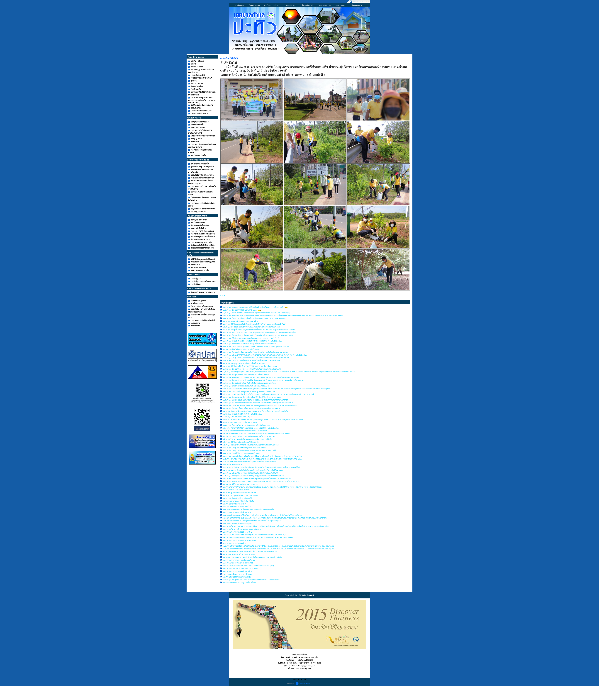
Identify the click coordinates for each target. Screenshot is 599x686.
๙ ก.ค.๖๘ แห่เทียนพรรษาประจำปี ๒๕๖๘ (237, 574)
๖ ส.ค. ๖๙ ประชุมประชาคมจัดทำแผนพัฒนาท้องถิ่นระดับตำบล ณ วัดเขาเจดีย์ (251, 327)
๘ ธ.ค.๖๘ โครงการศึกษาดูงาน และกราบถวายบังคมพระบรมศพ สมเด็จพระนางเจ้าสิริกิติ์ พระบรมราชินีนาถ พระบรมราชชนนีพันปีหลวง (272, 487)
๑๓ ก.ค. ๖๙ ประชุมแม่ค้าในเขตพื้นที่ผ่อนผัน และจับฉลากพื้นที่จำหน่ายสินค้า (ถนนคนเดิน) (256, 358)
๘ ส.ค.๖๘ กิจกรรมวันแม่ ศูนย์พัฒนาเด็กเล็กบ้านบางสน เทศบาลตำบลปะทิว (250, 552)
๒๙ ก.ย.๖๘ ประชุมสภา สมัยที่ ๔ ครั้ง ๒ (237, 507)
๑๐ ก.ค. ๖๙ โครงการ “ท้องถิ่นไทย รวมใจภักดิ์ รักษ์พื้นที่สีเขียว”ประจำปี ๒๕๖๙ (251, 360)
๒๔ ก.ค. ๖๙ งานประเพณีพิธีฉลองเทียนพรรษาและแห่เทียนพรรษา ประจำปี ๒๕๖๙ (252, 341)
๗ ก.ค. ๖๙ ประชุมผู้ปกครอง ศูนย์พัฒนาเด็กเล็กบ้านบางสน (244, 363)
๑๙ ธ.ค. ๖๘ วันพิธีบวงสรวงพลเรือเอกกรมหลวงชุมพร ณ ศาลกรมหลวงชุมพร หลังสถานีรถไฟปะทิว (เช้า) (261, 481)
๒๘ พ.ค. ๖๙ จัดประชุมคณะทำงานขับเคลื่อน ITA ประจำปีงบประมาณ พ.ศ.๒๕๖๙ (252, 397)
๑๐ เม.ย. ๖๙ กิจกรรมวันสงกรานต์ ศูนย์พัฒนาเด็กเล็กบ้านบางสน (246, 425)
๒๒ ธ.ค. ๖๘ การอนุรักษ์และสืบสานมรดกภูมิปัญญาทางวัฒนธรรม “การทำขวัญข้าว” (253, 476)
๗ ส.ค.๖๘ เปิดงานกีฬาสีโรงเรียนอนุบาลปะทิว (239, 554)
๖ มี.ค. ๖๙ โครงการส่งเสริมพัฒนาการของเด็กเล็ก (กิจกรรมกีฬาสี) (247, 439)
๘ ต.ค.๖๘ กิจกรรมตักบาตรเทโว (235, 504)
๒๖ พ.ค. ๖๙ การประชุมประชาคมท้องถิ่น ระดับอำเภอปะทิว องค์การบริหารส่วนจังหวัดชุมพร (256, 400)
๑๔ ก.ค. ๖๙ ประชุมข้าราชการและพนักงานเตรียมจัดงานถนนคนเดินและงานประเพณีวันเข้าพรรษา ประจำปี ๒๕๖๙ (265, 355)
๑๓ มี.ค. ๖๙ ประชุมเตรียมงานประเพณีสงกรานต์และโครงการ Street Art (249, 436)
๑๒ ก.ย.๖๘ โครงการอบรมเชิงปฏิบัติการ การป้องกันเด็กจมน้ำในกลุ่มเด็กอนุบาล (252, 521)
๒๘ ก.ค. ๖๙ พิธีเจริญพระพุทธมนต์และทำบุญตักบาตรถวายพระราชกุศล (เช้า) (251, 338)
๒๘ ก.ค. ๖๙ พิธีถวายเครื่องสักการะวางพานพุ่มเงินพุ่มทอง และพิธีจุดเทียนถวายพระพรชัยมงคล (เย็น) (259, 332)
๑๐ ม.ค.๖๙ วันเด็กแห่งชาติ (232, 464)
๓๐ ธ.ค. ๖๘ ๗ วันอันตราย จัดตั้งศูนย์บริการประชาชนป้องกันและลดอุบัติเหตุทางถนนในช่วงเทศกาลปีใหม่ (261, 467)
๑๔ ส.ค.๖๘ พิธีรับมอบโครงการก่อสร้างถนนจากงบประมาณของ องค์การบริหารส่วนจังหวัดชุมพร (258, 537)
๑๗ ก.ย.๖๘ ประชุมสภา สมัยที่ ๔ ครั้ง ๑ (237, 512)
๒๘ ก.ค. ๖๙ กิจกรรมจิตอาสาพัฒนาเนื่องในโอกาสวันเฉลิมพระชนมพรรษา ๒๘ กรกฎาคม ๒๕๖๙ (258, 335)
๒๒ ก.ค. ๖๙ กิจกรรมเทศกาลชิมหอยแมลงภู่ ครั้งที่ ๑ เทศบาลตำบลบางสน (249, 344)
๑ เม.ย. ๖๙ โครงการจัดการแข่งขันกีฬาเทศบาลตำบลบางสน (245, 431)
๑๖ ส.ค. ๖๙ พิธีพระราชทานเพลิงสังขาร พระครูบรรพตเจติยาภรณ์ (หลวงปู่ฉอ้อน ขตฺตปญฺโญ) (256, 313)
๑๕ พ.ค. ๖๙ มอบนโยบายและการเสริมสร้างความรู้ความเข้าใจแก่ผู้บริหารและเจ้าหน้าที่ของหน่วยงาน (260, 405)
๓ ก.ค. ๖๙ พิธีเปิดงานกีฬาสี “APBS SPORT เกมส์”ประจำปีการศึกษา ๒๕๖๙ (250, 366)
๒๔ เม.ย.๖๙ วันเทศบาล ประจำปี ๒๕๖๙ (237, 417)
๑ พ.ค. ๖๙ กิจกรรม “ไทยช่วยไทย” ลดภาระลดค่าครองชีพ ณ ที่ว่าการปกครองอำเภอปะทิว (255, 411)
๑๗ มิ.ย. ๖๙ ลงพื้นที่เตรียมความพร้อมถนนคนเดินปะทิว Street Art (246, 386)
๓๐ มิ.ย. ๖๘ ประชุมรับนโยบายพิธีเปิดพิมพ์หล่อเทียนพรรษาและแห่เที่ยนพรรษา (251, 580)
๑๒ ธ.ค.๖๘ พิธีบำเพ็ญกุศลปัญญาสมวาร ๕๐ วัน (240, 484)
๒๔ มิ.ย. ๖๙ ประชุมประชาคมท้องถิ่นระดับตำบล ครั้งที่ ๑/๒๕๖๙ (246, 375)
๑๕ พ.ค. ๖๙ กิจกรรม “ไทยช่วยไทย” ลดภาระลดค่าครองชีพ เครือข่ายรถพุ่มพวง (251, 408)
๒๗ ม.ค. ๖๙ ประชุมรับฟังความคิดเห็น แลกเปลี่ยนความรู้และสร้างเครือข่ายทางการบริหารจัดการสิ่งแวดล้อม (262, 456)
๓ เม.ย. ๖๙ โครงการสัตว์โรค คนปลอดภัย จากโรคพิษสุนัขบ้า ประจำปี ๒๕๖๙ (251, 428)
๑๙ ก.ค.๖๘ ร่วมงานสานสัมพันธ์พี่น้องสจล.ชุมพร (241, 568)
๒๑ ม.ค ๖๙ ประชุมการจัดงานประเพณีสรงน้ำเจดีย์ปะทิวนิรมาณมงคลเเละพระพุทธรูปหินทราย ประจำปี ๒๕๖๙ (262, 459)
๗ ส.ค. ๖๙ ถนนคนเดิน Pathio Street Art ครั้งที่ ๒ (240, 321)
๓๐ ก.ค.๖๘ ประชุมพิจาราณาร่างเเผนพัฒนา (239, 560)
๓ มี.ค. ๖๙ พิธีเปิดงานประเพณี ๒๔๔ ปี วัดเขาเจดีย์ (241, 442)
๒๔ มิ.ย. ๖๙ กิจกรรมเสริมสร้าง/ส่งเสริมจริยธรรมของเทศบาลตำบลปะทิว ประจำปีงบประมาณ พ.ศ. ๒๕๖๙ (261, 377)
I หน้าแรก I (239, 5)
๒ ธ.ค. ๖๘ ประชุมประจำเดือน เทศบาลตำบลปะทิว (241, 495)
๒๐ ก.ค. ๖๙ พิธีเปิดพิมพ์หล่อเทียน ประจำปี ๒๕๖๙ (241, 349)
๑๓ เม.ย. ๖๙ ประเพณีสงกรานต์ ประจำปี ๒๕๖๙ (240, 422)
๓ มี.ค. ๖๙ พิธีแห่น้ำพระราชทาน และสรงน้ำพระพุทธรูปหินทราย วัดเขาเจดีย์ (250, 445)
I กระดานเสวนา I (340, 5)
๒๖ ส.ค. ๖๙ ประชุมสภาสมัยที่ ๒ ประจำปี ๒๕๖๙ (240, 310)
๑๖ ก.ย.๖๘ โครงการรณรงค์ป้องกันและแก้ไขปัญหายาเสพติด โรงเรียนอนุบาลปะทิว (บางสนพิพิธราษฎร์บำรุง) (262, 515)
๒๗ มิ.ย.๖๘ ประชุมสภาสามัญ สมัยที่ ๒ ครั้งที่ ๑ (239, 582)
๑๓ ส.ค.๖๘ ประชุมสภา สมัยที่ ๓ (234, 543)
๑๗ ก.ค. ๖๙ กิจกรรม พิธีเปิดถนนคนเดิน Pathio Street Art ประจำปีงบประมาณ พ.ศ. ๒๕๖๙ (255, 352)
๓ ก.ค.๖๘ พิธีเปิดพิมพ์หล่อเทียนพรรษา (237, 577)
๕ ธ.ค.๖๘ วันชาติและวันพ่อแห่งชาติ (236, 490)
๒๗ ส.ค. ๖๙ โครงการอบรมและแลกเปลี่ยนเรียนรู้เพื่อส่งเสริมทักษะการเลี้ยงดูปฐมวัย (253, 307)
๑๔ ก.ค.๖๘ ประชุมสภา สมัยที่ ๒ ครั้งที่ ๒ (237, 571)
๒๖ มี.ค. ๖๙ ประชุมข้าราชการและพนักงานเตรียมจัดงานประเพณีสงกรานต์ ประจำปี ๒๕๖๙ (256, 434)
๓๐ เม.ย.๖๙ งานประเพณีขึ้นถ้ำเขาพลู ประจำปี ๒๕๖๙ (242, 414)
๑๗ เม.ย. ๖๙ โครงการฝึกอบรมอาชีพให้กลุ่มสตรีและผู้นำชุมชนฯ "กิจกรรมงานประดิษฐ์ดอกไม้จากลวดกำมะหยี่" (263, 419)
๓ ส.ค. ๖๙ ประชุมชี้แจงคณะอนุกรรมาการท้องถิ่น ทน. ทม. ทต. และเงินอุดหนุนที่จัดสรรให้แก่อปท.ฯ (259, 330)
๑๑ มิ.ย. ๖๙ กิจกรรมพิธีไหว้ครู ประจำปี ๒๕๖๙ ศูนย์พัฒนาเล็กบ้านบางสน (249, 391)
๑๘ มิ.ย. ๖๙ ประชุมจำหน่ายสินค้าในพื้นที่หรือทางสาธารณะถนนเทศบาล (249, 383)
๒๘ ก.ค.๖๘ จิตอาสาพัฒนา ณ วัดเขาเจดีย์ (238, 563)
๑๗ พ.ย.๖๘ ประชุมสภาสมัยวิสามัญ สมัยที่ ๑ (239, 501)
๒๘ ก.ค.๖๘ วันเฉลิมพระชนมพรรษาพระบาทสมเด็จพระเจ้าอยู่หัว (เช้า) (248, 566)
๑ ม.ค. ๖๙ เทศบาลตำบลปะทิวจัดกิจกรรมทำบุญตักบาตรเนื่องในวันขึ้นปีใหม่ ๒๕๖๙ (253, 470)
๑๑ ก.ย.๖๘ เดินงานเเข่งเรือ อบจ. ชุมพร (237, 523)
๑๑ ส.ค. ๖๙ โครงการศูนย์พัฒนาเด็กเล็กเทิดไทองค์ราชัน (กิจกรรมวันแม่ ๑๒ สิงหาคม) (254, 318)
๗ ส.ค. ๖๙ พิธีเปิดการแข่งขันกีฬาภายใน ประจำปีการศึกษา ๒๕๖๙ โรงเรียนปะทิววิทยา (254, 324)
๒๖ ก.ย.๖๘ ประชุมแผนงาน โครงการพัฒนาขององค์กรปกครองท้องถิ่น (248, 509)
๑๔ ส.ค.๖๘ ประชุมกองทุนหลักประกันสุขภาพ (239, 540)
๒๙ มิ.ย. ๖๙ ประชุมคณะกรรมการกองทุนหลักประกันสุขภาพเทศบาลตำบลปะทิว (252, 369)
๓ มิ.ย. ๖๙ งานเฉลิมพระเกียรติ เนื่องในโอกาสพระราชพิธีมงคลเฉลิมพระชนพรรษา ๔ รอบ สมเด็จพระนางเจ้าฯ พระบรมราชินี (268, 394)
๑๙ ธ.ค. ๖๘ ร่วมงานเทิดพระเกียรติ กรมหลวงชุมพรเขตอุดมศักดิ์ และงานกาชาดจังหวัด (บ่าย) (257, 478)
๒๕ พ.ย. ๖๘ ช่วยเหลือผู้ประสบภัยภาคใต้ (237, 498)
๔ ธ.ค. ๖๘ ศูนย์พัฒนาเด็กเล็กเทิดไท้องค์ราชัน (240, 493)
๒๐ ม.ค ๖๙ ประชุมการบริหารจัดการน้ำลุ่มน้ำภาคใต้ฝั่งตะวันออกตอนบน (249, 462)
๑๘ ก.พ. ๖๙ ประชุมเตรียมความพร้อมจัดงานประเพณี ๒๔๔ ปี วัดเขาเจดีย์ (249, 450)
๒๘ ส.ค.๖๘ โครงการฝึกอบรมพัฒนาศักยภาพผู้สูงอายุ (242, 529)
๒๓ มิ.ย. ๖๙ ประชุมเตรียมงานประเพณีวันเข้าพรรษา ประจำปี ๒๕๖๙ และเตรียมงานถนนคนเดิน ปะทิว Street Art (263, 380)
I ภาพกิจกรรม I (325, 5)
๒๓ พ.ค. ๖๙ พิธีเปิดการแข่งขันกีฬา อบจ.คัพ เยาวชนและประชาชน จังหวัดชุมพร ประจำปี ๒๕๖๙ (258, 403)
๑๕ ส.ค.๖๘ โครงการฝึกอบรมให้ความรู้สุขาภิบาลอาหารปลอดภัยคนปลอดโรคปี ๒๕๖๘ (254, 535)
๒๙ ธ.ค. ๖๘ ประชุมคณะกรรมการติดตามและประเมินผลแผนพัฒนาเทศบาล (250, 473)
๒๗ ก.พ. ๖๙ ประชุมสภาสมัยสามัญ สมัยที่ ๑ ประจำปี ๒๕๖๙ (244, 448)
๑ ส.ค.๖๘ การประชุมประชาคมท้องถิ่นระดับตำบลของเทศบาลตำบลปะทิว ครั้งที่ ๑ (253, 557)
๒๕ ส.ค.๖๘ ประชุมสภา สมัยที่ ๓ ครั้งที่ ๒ (237, 532)
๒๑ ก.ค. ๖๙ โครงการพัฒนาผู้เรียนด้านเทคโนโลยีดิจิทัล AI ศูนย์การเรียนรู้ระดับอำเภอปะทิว (256, 346)
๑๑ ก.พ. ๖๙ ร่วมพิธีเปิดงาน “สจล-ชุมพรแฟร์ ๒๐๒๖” (242, 453)
